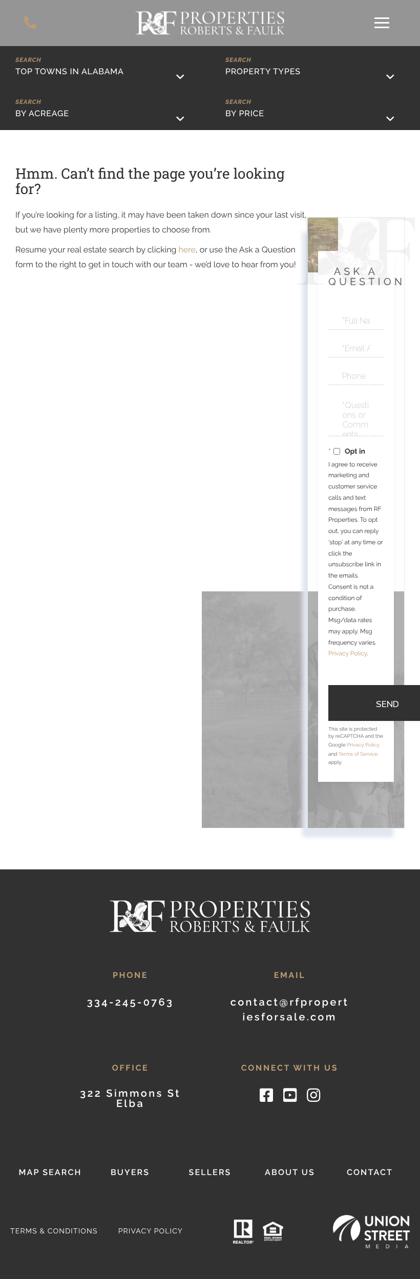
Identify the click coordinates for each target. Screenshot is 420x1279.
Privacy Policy (347, 653)
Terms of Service (358, 754)
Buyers (130, 1172)
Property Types (263, 71)
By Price (244, 113)
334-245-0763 (32, 23)
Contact (370, 1172)
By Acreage (42, 113)
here (186, 249)
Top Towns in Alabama (69, 71)
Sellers (209, 1172)
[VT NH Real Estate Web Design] (371, 1231)
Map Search (49, 1172)
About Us (290, 1172)
